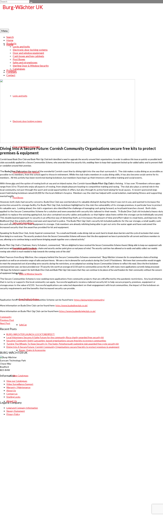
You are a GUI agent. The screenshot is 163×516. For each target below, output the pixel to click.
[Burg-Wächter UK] (81, 16)
